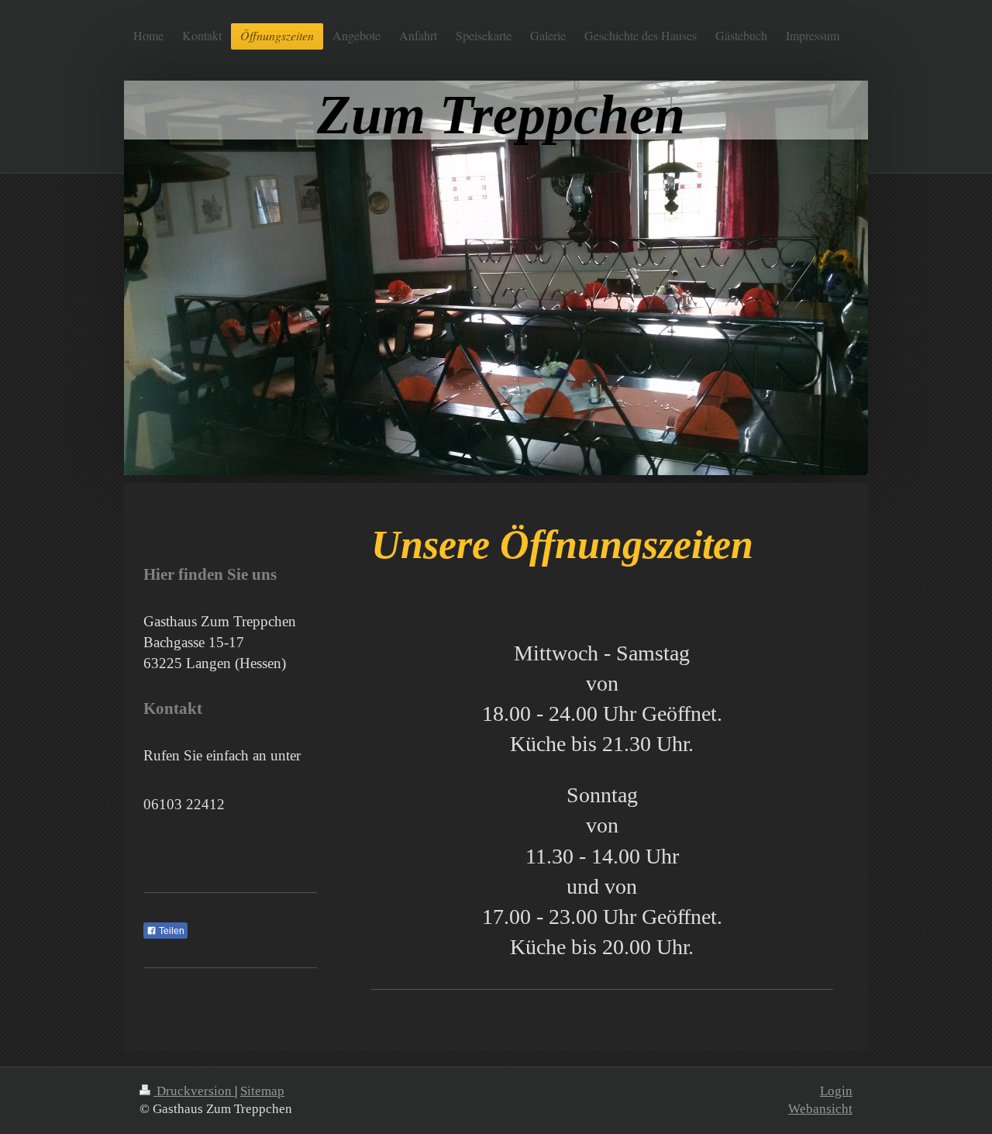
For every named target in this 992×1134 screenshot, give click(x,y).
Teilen (170, 930)
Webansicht (820, 1108)
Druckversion (194, 1091)
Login (836, 1091)
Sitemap (262, 1091)
